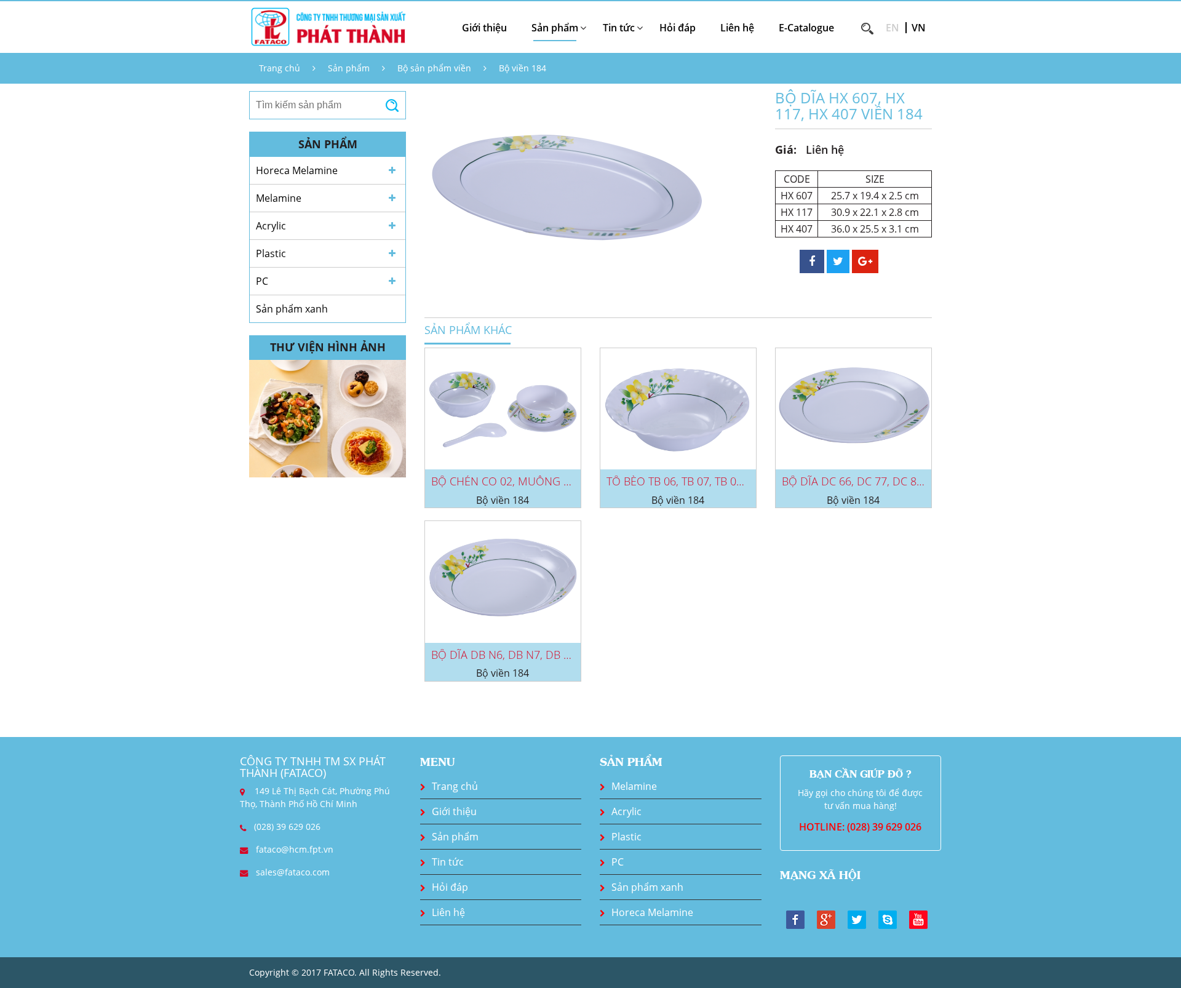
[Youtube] (918, 918)
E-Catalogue (806, 27)
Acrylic (271, 226)
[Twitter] (857, 918)
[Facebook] (795, 918)
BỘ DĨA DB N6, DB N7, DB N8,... (509, 654)
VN (919, 27)
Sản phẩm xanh (292, 309)
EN (892, 27)
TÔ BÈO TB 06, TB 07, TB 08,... (679, 481)
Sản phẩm (349, 68)
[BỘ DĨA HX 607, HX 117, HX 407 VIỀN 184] (565, 193)
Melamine (278, 198)
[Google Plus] (826, 918)
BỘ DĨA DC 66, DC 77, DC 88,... (857, 481)
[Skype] (887, 918)
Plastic (271, 253)
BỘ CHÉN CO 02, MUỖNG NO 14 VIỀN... (530, 481)
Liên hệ (737, 27)
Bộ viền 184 (522, 68)
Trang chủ (279, 68)
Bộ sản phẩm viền (434, 68)
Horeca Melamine (297, 170)
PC (262, 281)
